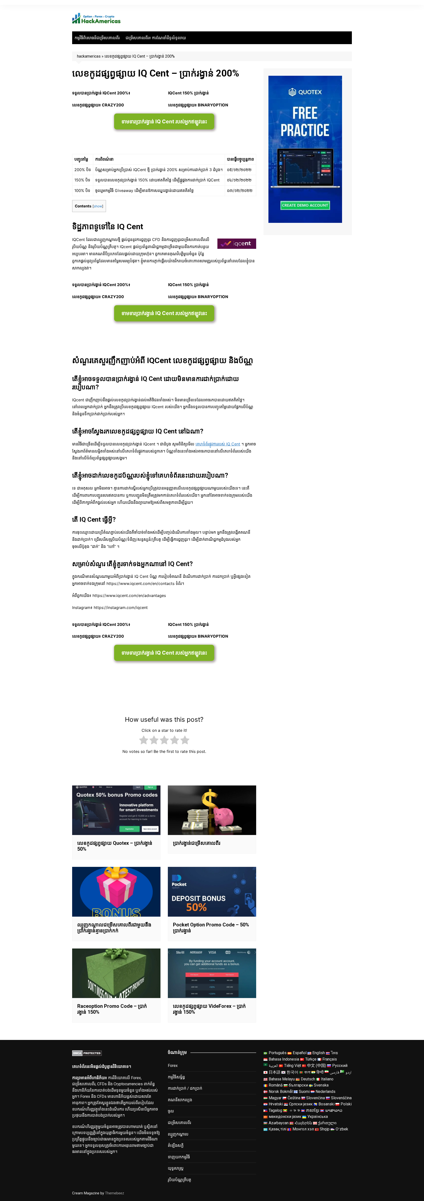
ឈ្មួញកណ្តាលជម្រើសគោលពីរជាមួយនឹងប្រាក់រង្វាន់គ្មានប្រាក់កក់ (114, 928)
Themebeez (114, 1193)
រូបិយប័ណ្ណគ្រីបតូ (179, 1179)
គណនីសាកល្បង (180, 1100)
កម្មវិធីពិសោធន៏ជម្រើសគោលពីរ (97, 38)
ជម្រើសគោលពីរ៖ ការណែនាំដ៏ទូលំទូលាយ (156, 38)
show (98, 206)
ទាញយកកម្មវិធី (179, 1157)
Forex (173, 1065)
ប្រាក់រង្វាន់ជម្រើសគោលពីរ (196, 843)
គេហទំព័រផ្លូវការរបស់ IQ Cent (218, 444)
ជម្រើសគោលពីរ (179, 1122)
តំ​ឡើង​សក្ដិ (176, 1145)
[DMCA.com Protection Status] (87, 1052)
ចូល (171, 1111)
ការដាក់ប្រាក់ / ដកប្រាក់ (185, 1088)
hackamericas (89, 56)
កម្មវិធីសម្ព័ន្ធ (176, 1077)
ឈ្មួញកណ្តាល (178, 1134)
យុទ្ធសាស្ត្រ (176, 1168)
